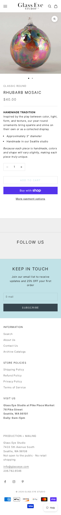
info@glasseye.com (16, 466)
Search (8, 334)
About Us (9, 340)
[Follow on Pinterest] (22, 481)
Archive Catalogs (14, 351)
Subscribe (30, 307)
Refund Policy (12, 375)
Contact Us (10, 345)
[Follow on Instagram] (14, 481)
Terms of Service (14, 387)
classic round (14, 85)
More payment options (30, 198)
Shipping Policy (13, 369)
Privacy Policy (12, 381)
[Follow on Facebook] (5, 481)
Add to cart (30, 180)
